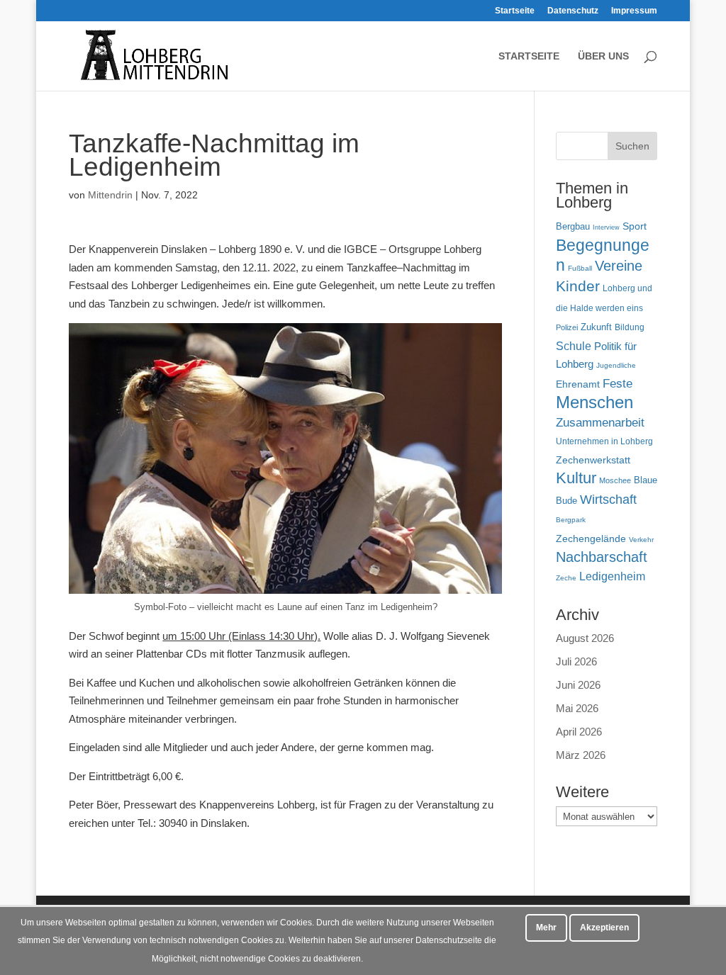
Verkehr (641, 539)
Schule (573, 346)
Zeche (566, 578)
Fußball (580, 268)
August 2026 (585, 638)
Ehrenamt (578, 384)
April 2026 (579, 732)
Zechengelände (591, 539)
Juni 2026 (578, 685)
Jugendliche (616, 365)
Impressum (634, 11)
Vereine (618, 266)
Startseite (515, 11)
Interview (606, 227)
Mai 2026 (577, 708)
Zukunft (596, 327)
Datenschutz (572, 11)
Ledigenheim (612, 576)
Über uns (603, 56)
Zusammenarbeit (600, 422)
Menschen (594, 402)
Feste (617, 383)
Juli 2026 (576, 661)
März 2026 (580, 755)
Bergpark (571, 520)
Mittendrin (110, 195)
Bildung (629, 327)
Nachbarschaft (601, 557)
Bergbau (573, 227)
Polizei (567, 327)
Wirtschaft (608, 499)
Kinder (578, 286)
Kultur (576, 478)
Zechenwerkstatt (593, 460)
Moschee (615, 480)
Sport (634, 226)
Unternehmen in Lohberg (604, 441)
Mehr (546, 927)
